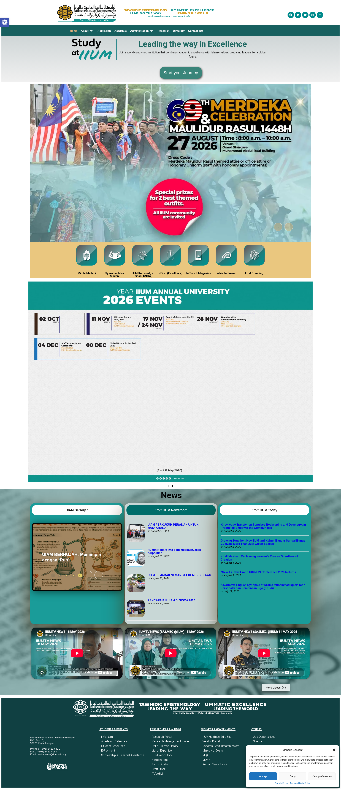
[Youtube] (305, 15)
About (84, 30)
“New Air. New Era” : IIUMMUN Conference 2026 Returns (258, 572)
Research (163, 30)
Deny (292, 776)
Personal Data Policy (300, 783)
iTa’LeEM (157, 773)
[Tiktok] (320, 15)
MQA (205, 755)
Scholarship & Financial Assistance (122, 755)
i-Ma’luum (107, 736)
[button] (334, 750)
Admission (104, 30)
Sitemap (258, 741)
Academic (120, 30)
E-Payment (108, 750)
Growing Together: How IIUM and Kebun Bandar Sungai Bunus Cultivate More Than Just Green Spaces (263, 542)
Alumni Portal (160, 764)
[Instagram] (312, 15)
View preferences (322, 776)
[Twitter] (298, 15)
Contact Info (195, 30)
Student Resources (113, 746)
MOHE (206, 759)
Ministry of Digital (212, 750)
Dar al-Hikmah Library (165, 746)
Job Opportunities (264, 736)
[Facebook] (291, 15)
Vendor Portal (211, 741)
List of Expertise (162, 750)
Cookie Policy (281, 783)
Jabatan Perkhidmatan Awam (220, 746)
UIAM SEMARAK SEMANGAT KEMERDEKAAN (179, 575)
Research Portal (162, 736)
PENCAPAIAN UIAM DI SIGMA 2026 (171, 600)
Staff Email (158, 769)
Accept (263, 776)
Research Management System (171, 741)
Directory (179, 30)
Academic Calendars (114, 741)
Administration (139, 30)
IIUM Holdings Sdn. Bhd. (217, 736)
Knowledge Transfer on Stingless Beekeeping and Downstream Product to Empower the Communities (263, 526)
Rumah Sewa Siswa (214, 764)
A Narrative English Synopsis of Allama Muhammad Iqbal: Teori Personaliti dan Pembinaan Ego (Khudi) (263, 586)
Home (73, 30)
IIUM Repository (162, 755)
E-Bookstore (160, 759)
